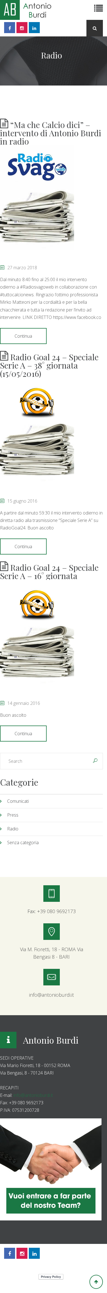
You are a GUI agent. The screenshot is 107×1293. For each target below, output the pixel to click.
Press (12, 815)
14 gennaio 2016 (23, 703)
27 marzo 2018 (22, 268)
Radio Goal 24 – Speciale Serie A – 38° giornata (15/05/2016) (49, 365)
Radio (12, 829)
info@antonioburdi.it (33, 1095)
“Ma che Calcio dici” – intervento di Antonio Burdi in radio (50, 133)
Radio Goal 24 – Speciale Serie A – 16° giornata (49, 571)
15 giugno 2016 (22, 501)
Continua (23, 336)
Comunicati (18, 801)
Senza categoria (23, 842)
